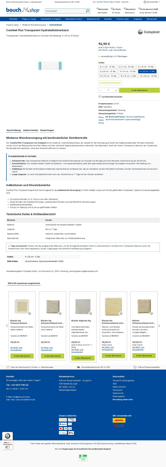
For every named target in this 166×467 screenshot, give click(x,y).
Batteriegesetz (119, 396)
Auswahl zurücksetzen (110, 83)
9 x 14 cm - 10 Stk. (128, 71)
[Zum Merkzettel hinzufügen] (29, 313)
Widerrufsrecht (119, 387)
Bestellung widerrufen (123, 399)
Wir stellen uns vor (67, 387)
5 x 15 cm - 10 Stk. (146, 67)
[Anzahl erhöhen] (116, 90)
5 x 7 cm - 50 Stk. (126, 67)
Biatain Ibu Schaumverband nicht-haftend (113, 321)
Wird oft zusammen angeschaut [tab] (24, 283)
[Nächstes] (159, 325)
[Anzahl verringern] (100, 90)
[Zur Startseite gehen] (23, 10)
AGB (115, 384)
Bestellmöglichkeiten (67, 390)
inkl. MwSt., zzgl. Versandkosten (112, 50)
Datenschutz (118, 393)
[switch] (7, 447)
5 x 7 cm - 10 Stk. (107, 67)
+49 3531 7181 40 (102, 2)
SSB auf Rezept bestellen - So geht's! (75, 380)
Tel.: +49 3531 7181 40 (17, 385)
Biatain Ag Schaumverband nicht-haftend (52, 321)
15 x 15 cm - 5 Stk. (128, 76)
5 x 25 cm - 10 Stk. (108, 71)
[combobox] (67, 11)
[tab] (13, 130)
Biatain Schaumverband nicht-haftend (143, 321)
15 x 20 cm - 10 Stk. (148, 76)
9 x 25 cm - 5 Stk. (147, 71)
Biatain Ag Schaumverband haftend (18, 321)
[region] (50, 66)
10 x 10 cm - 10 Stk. (108, 76)
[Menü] (11, 433)
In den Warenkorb (139, 90)
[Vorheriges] (6, 325)
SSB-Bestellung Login (68, 384)
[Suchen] (87, 11)
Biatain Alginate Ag (81, 320)
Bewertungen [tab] (47, 130)
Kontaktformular (28, 399)
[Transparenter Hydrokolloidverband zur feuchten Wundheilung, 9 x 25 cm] (50, 66)
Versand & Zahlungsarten (123, 380)
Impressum (117, 390)
